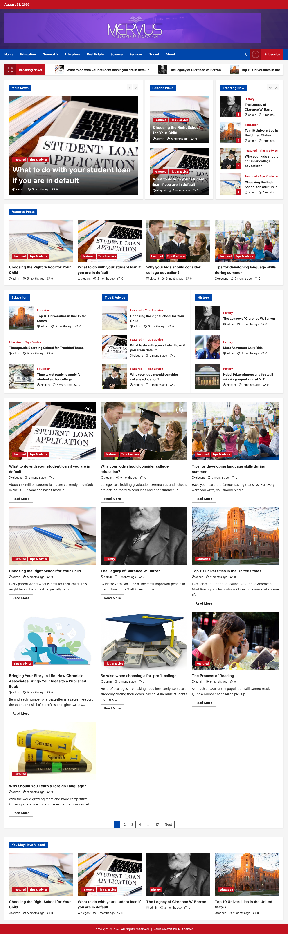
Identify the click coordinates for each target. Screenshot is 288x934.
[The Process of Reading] (235, 641)
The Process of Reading (213, 675)
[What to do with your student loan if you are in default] (73, 145)
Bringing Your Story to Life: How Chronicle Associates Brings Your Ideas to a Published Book (47, 681)
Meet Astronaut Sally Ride (207, 347)
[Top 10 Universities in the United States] (235, 536)
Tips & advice (38, 160)
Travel (154, 54)
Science (116, 54)
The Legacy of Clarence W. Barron (161, 70)
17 (157, 824)
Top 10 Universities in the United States (238, 70)
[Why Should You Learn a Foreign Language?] (52, 751)
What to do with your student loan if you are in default (74, 70)
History (228, 313)
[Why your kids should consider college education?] (178, 241)
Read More (23, 499)
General (49, 54)
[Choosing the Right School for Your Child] (41, 241)
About (170, 54)
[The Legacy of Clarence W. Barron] (144, 536)
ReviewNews (162, 929)
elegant (20, 189)
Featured (20, 160)
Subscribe (272, 54)
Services (136, 54)
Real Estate (95, 54)
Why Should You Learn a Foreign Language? (47, 786)
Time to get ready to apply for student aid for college (21, 376)
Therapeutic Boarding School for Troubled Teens (46, 348)
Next (168, 824)
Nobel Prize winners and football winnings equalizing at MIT (207, 376)
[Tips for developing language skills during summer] (247, 241)
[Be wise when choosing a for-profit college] (144, 641)
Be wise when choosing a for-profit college (139, 675)
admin (160, 139)
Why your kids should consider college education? (230, 132)
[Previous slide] (129, 87)
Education (28, 54)
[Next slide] (135, 87)
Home (9, 54)
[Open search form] (245, 54)
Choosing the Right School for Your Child (230, 158)
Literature (72, 54)
